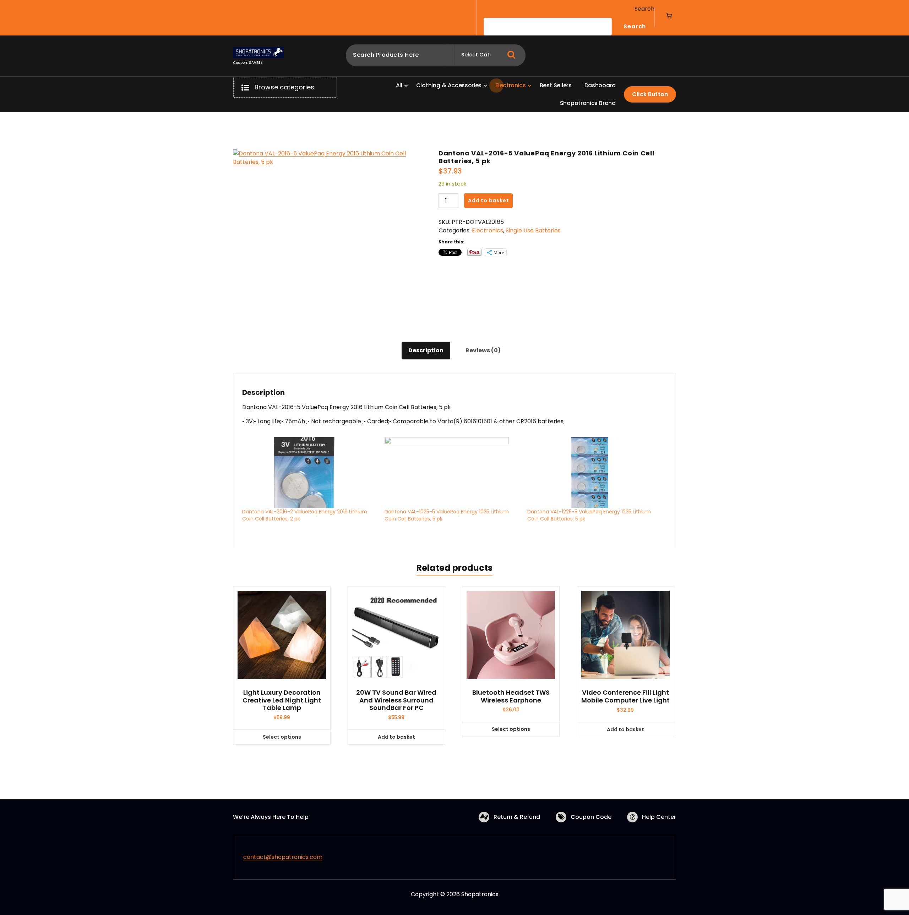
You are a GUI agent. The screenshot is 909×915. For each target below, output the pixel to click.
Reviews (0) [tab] (483, 350)
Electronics (487, 230)
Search (644, 9)
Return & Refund (517, 817)
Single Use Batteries (533, 230)
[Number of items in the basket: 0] (669, 16)
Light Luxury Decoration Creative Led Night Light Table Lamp (282, 700)
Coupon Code (591, 817)
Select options (282, 736)
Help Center (659, 817)
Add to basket (488, 200)
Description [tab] (425, 350)
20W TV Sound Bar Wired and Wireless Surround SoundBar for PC (396, 700)
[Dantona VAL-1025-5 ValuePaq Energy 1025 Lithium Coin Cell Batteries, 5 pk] (452, 472)
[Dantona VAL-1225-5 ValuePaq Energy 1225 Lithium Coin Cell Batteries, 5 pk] (595, 472)
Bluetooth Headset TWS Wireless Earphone (511, 696)
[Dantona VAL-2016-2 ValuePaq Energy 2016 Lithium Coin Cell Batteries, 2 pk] (309, 472)
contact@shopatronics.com (282, 857)
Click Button (650, 94)
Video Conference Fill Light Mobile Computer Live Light (625, 696)
